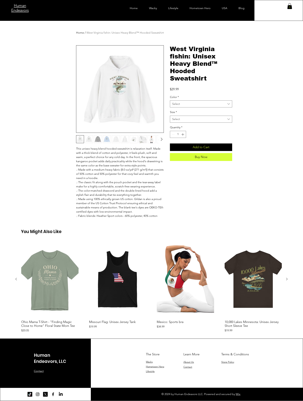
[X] (45, 394)
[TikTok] (30, 394)
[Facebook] (53, 394)
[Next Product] (287, 279)
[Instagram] (37, 394)
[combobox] (201, 103)
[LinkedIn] (60, 394)
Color (174, 97)
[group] (151, 287)
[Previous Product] (16, 279)
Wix (238, 394)
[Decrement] (172, 134)
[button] (289, 6)
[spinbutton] (178, 134)
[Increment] (183, 134)
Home (80, 32)
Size (173, 112)
